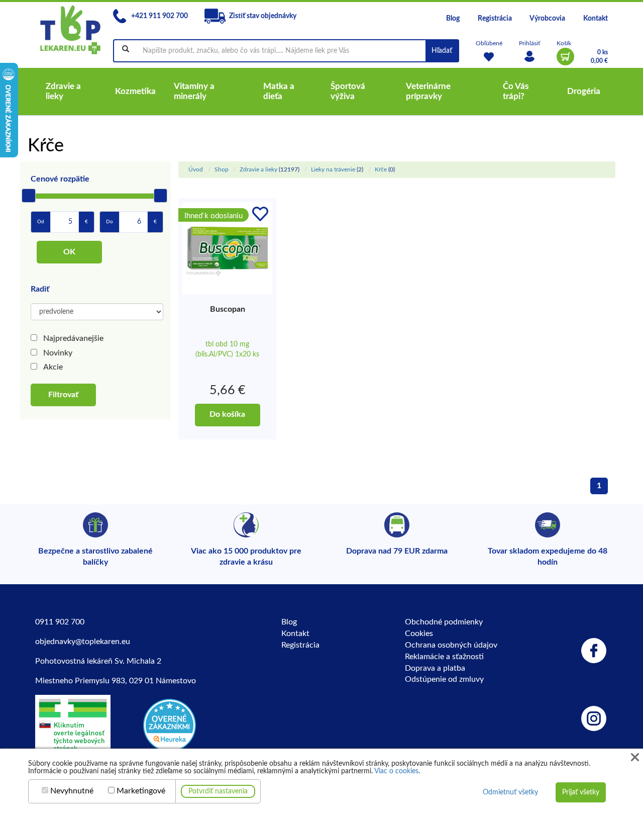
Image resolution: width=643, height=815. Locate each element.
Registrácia (495, 18)
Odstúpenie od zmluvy (444, 679)
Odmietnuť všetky (510, 792)
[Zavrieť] (635, 757)
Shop (222, 169)
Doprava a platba (435, 668)
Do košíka (227, 414)
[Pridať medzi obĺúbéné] (260, 214)
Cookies (419, 633)
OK (69, 252)
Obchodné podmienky (444, 622)
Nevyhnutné (71, 791)
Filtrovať (63, 395)
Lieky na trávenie (333, 169)
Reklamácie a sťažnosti (444, 657)
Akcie (53, 367)
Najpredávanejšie (73, 338)
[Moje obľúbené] (489, 56)
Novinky (57, 353)
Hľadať (442, 50)
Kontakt (595, 18)
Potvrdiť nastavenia (218, 791)
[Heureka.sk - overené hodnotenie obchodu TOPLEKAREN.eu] (169, 724)
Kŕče (381, 169)
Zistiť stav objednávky (262, 16)
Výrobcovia (547, 18)
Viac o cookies (396, 771)
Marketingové (141, 791)
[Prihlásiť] (529, 56)
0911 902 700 (59, 622)
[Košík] (565, 56)
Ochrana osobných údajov (451, 645)
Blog (453, 18)
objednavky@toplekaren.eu (82, 642)
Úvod (195, 169)
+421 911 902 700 (159, 16)
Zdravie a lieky (258, 169)
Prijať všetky (580, 792)
